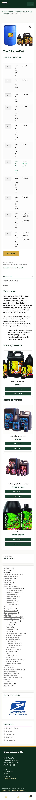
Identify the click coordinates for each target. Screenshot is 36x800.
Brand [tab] (5, 285)
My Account (6, 797)
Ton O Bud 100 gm (16, 70)
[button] (30, 27)
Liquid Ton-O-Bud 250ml (16, 113)
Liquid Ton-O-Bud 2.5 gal (16, 185)
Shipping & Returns (12, 728)
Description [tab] (7, 276)
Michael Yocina (10, 740)
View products (18, 491)
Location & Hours (11, 734)
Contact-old (9, 731)
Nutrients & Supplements (15, 11)
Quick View (18, 393)
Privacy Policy (6, 790)
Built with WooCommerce (18, 790)
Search (18, 797)
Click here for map (10, 778)
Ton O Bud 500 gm (16, 84)
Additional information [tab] (11, 281)
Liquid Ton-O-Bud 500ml (16, 132)
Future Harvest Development (18, 264)
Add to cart (11, 254)
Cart (28, 795)
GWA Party (9, 737)
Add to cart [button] (18, 389)
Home (5, 11)
